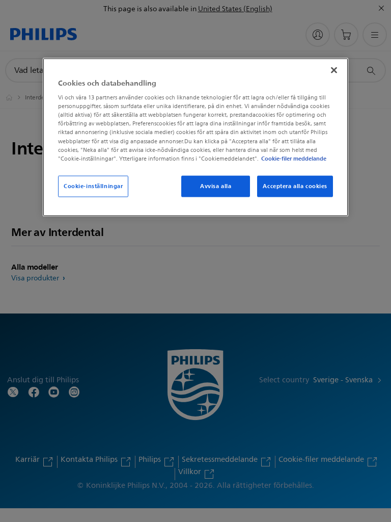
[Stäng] (334, 70)
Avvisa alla (215, 185)
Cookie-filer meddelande (293, 158)
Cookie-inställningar (93, 185)
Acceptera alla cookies (295, 185)
